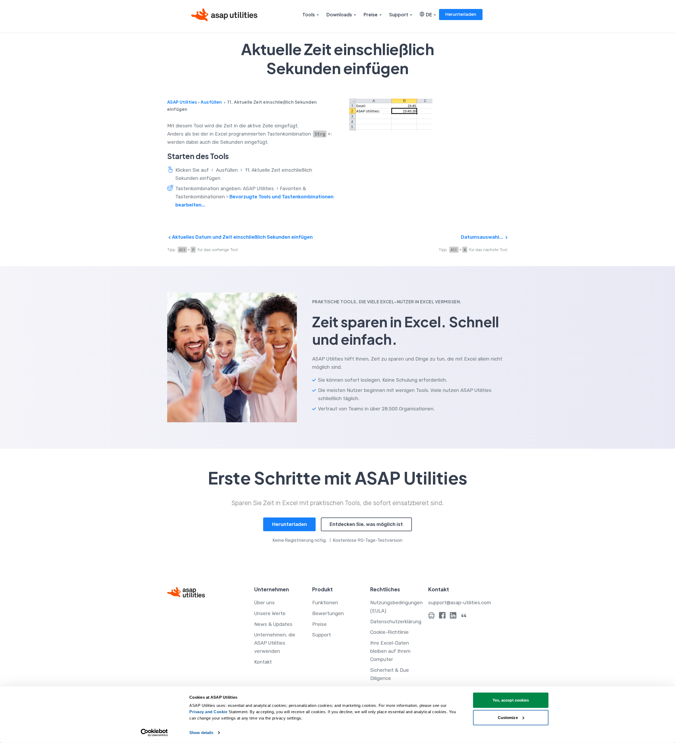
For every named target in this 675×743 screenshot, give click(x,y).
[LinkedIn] (453, 616)
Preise (371, 14)
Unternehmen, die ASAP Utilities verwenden (274, 643)
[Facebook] (442, 616)
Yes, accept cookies (511, 700)
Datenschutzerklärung (395, 622)
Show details (201, 732)
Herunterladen (460, 14)
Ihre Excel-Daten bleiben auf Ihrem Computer (390, 651)
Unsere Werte (270, 613)
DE (428, 14)
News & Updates (273, 624)
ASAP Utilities (182, 101)
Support (398, 14)
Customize (508, 717)
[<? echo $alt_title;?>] (428, 115)
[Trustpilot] (464, 616)
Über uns (264, 603)
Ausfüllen (211, 101)
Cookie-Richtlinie (389, 632)
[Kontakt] (431, 616)
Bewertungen (328, 613)
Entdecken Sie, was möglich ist (366, 524)
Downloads (339, 14)
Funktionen (325, 603)
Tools (308, 14)
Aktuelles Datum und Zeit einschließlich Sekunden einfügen (242, 237)
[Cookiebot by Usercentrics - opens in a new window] (154, 733)
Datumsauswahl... (482, 237)
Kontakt (263, 662)
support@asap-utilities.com (459, 603)
